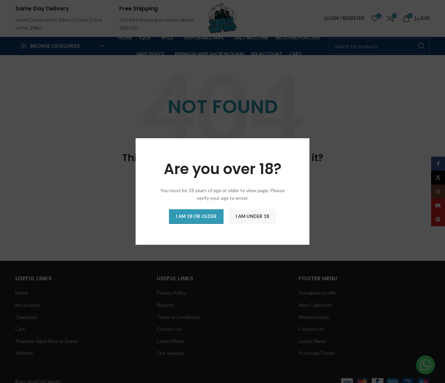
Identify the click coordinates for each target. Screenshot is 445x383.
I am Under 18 (252, 216)
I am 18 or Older (196, 216)
